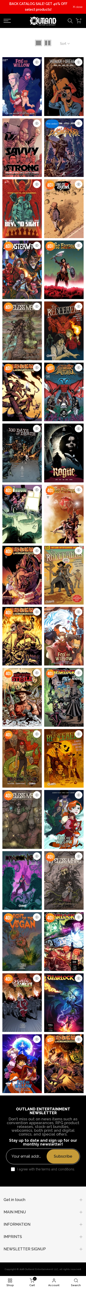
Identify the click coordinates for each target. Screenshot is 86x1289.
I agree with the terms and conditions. (46, 1169)
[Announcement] (38, 7)
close (78, 6)
